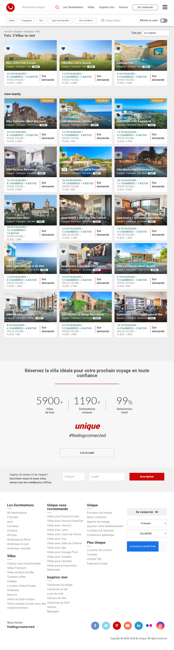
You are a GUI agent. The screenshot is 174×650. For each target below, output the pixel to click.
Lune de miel (55, 593)
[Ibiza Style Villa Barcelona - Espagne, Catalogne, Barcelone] (141, 113)
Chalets (12, 581)
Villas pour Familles (59, 561)
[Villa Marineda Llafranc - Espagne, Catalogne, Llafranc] (85, 113)
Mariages (53, 611)
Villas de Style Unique (20, 599)
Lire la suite (87, 452)
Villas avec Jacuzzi (59, 525)
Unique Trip (94, 559)
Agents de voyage (98, 521)
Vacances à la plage (59, 584)
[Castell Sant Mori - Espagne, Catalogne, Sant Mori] (30, 210)
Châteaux (13, 590)
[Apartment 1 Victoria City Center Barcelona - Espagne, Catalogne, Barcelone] (85, 210)
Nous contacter (97, 517)
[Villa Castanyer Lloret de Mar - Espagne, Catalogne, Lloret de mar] (141, 258)
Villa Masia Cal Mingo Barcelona (83, 314)
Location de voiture (99, 550)
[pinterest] (118, 626)
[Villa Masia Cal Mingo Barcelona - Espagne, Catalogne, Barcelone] (85, 307)
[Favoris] (8, 49)
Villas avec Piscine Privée (63, 516)
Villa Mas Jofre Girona (76, 63)
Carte (36, 67)
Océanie (12, 530)
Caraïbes (13, 526)
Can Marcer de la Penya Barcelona (91, 169)
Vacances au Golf (58, 602)
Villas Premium (16, 568)
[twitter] (107, 626)
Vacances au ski (57, 589)
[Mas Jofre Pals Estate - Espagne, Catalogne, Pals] (30, 55)
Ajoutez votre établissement (105, 526)
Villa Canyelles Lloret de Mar (25, 266)
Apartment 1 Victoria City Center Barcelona (91, 218)
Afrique (12, 535)
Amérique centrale (19, 548)
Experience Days (97, 563)
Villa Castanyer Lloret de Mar (136, 266)
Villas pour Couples (59, 556)
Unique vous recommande (24, 563)
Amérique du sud (18, 544)
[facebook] (96, 626)
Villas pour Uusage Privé (62, 552)
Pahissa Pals (125, 63)
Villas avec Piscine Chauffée (65, 520)
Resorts (12, 594)
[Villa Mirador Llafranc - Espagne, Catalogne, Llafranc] (30, 307)
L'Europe (12, 517)
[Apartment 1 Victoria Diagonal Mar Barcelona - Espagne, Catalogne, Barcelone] (141, 210)
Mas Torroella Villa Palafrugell (26, 121)
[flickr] (149, 626)
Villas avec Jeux (57, 529)
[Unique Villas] (10, 7)
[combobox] (156, 33)
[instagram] (161, 626)
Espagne (17, 31)
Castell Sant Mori (17, 218)
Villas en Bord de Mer (20, 572)
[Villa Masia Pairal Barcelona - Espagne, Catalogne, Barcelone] (141, 162)
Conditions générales (100, 535)
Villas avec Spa (56, 547)
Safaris (51, 607)
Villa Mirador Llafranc (20, 314)
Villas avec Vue (56, 538)
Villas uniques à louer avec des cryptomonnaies (26, 605)
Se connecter (145, 512)
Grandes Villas (16, 576)
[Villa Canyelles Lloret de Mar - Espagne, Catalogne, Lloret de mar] (30, 258)
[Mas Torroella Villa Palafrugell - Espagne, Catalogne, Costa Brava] (30, 113)
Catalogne (28, 31)
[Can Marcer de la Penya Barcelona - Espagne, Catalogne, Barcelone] (85, 162)
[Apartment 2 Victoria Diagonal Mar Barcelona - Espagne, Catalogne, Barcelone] (141, 307)
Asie (10, 521)
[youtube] (129, 626)
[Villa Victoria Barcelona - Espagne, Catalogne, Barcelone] (30, 162)
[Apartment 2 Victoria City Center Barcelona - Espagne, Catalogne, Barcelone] (85, 258)
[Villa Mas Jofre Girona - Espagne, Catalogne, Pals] (85, 55)
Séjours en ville (56, 598)
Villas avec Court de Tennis (64, 534)
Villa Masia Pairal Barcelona (135, 169)
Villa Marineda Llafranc (77, 121)
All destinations (17, 512)
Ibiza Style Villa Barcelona (134, 121)
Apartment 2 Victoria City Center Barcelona (91, 266)
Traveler (92, 554)
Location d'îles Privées (21, 585)
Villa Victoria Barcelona (21, 169)
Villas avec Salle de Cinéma (64, 543)
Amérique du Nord (18, 539)
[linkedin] (140, 626)
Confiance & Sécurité (100, 530)
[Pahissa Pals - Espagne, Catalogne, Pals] (141, 55)
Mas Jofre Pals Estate (21, 63)
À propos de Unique (99, 512)
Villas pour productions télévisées (62, 567)
